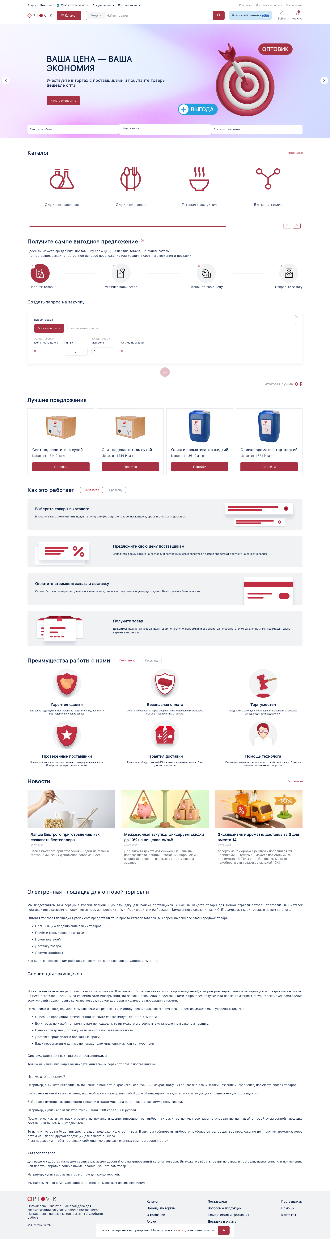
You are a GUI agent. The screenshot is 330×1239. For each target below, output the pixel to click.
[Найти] (217, 15)
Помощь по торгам (161, 1208)
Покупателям (101, 5)
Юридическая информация (228, 1215)
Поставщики (217, 1201)
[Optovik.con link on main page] (42, 1199)
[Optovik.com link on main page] (40, 15)
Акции (32, 5)
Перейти (61, 467)
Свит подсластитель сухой (57, 449)
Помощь (287, 1208)
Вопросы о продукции (225, 1208)
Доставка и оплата (269, 5)
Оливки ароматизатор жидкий (199, 449)
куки (179, 1230)
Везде (94, 15)
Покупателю (91, 490)
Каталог (153, 1201)
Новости (46, 5)
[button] (6, 80)
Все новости (295, 781)
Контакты (245, 5)
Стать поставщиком (74, 5)
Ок (224, 1230)
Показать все (294, 152)
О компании (294, 5)
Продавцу (115, 490)
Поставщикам (127, 5)
